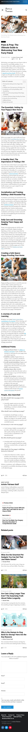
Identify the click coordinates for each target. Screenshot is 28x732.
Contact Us (11, 715)
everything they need (16, 139)
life (25, 333)
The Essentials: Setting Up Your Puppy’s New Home (13, 84)
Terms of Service (6, 716)
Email (3, 683)
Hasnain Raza (6, 600)
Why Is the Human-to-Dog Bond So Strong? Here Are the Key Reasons (13, 634)
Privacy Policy (20, 715)
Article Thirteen (8, 10)
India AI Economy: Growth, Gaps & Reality (10, 1)
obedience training (9, 204)
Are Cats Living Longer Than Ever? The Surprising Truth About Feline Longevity (13, 595)
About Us (3, 715)
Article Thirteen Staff (18, 57)
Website (3, 691)
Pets (3, 41)
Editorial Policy (18, 716)
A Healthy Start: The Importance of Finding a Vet (14, 87)
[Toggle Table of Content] (23, 81)
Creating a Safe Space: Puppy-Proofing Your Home (14, 96)
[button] (2, 10)
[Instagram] (2, 727)
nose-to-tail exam (13, 173)
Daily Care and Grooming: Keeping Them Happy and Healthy (13, 93)
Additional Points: (7, 100)
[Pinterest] (10, 727)
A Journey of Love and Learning (10, 98)
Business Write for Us (8, 718)
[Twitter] (6, 727)
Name (3, 675)
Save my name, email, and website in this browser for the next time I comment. (13, 701)
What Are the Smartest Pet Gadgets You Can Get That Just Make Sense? (12, 557)
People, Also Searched (8, 102)
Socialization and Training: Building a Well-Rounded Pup (12, 90)
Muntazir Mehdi (6, 561)
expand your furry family (9, 73)
